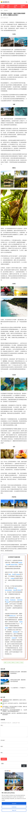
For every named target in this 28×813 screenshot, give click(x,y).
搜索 (2, 763)
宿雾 (5, 662)
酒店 (22, 7)
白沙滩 (8, 662)
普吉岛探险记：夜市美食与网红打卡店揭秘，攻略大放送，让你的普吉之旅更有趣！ (14, 707)
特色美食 (23, 5)
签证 (8, 7)
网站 (2, 752)
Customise (14, 806)
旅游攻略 (3, 5)
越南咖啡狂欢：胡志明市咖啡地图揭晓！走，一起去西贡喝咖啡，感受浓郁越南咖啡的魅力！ (14, 710)
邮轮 (15, 7)
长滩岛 (17, 662)
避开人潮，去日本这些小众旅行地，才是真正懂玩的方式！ (14, 704)
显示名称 (3, 740)
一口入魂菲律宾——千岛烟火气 (17, 687)
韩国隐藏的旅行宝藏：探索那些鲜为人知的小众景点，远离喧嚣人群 (14, 700)
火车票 (15, 5)
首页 (1, 10)
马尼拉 (21, 662)
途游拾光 (6, 2)
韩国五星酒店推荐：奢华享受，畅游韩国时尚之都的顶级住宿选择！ (14, 714)
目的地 (2, 7)
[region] (14, 802)
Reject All (14, 810)
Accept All (14, 803)
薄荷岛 (13, 662)
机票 (8, 5)
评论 (2, 725)
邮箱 (2, 746)
